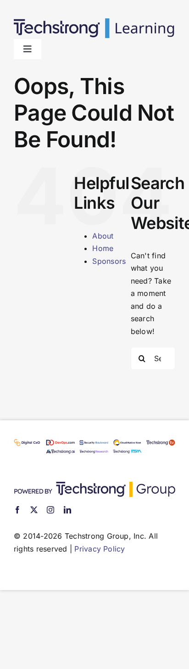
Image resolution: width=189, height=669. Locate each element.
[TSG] (94, 485)
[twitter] (34, 509)
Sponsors (109, 261)
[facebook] (17, 509)
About (102, 235)
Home (102, 248)
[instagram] (50, 509)
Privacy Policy (99, 548)
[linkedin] (67, 509)
